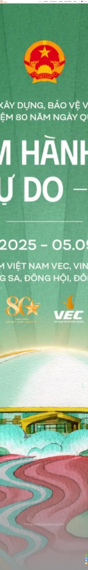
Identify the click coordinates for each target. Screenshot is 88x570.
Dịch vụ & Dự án (53, 1)
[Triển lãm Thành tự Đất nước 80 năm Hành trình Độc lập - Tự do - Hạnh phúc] (44, 287)
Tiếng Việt (85, 1)
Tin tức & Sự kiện (67, 1)
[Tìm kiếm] (79, 1)
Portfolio (61, 1)
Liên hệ (74, 1)
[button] (86, 288)
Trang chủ (40, 1)
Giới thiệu (46, 1)
